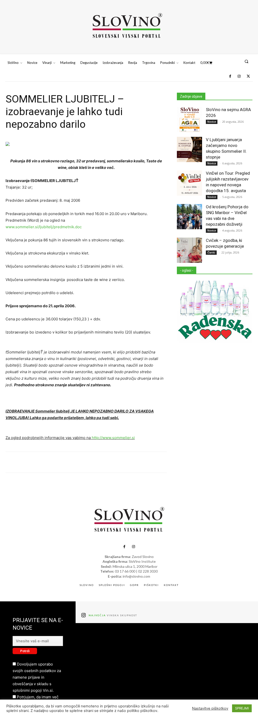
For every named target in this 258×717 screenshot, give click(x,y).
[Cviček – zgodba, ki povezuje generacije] (189, 250)
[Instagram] (239, 76)
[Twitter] (248, 76)
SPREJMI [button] (242, 708)
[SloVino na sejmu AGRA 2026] (189, 119)
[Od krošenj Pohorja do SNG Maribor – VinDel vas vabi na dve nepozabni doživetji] (189, 216)
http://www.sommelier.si (113, 437)
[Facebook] (230, 76)
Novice (211, 121)
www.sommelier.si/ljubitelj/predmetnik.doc (44, 226)
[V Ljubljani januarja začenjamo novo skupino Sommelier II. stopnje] (189, 149)
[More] (201, 462)
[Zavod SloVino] (127, 26)
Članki (211, 252)
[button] (246, 61)
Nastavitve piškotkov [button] (210, 708)
